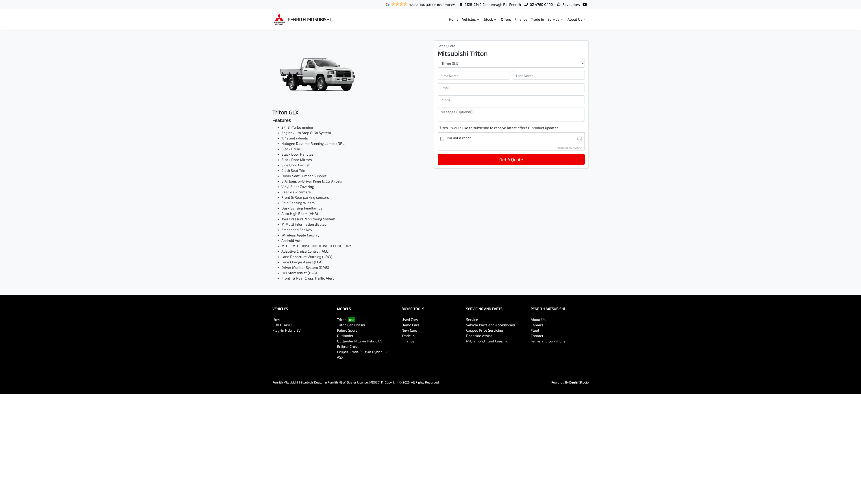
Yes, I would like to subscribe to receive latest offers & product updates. (500, 128)
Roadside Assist (479, 335)
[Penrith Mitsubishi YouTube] (586, 4)
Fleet (535, 330)
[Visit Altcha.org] (579, 138)
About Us (574, 19)
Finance (521, 19)
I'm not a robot (459, 138)
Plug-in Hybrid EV (286, 330)
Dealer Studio (579, 382)
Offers (506, 19)
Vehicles (469, 19)
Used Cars (410, 319)
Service (553, 19)
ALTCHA (577, 147)
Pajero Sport (347, 330)
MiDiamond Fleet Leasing (487, 341)
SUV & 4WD (282, 325)
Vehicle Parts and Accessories (490, 325)
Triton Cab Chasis (351, 325)
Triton (341, 319)
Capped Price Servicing (484, 330)
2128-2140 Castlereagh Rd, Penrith (493, 4)
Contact (537, 335)
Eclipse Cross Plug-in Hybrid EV (362, 352)
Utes (276, 319)
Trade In (537, 19)
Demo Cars (410, 325)
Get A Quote (511, 159)
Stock (488, 19)
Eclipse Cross (348, 346)
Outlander (345, 335)
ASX (340, 357)
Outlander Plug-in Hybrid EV (360, 341)
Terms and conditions (548, 341)
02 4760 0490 (541, 4)
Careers (537, 325)
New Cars (409, 330)
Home (454, 19)
